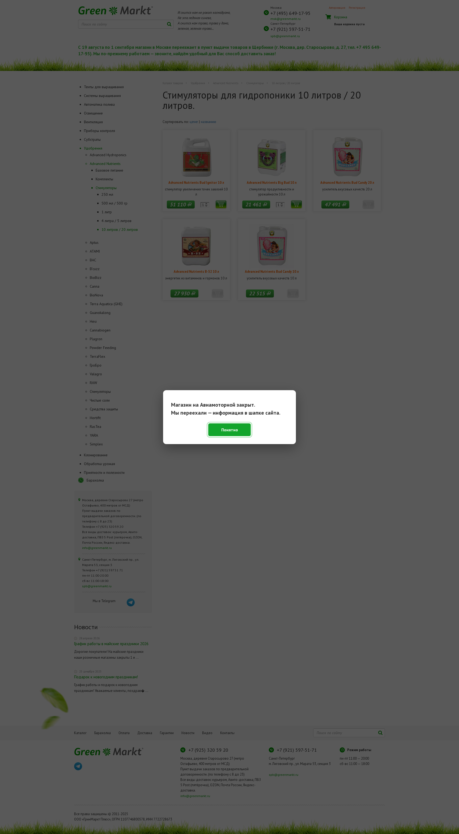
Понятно (229, 429)
